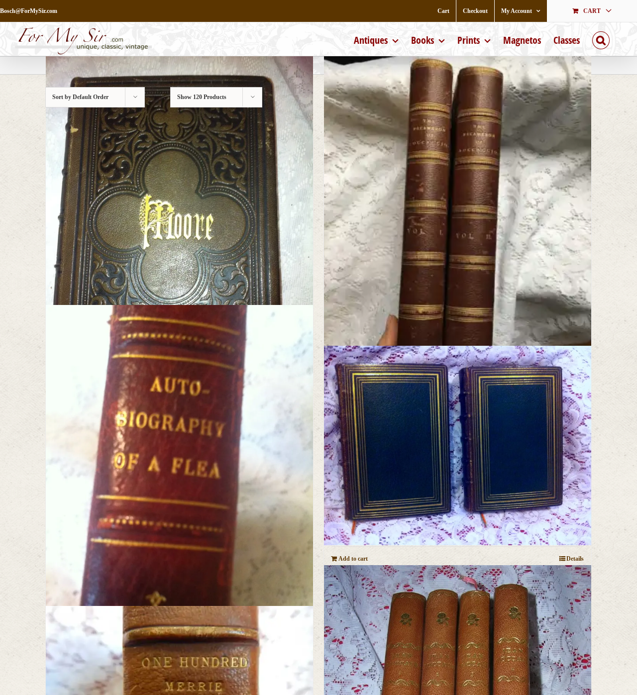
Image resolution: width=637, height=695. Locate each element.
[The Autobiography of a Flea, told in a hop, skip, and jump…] (179, 484)
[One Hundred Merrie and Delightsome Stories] (457, 446)
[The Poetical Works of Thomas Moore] (179, 223)
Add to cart (353, 558)
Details (575, 558)
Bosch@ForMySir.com (28, 10)
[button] (601, 39)
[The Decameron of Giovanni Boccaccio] (457, 223)
